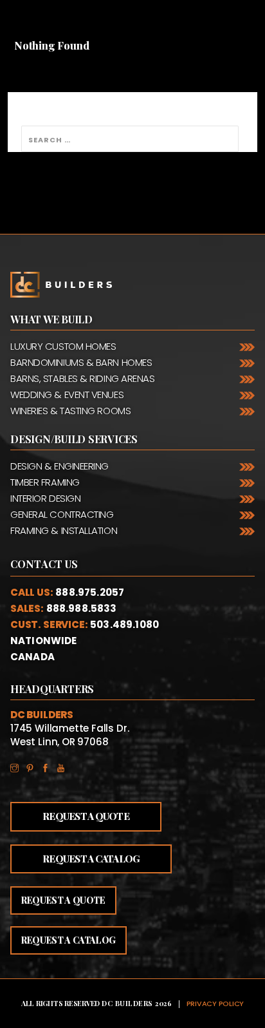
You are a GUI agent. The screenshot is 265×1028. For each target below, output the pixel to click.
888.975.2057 (89, 592)
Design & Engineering (59, 466)
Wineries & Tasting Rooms (70, 410)
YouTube (64, 765)
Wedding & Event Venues (66, 394)
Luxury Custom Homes (63, 346)
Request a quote (63, 900)
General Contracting (61, 514)
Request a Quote (85, 816)
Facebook (49, 765)
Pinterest (33, 765)
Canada (32, 656)
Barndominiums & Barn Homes (81, 362)
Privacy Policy (215, 1003)
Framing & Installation (63, 530)
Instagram (18, 765)
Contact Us (44, 564)
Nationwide (43, 640)
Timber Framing (45, 482)
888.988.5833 (81, 608)
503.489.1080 (124, 624)
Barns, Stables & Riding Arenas (82, 378)
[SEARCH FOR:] (130, 139)
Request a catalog (68, 940)
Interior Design (45, 498)
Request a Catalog (91, 858)
